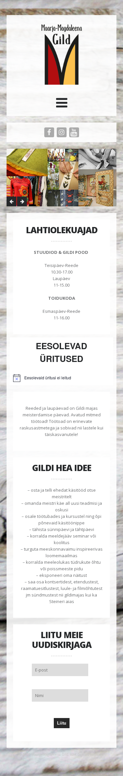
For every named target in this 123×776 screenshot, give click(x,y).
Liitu (61, 723)
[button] (61, 105)
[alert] (61, 378)
